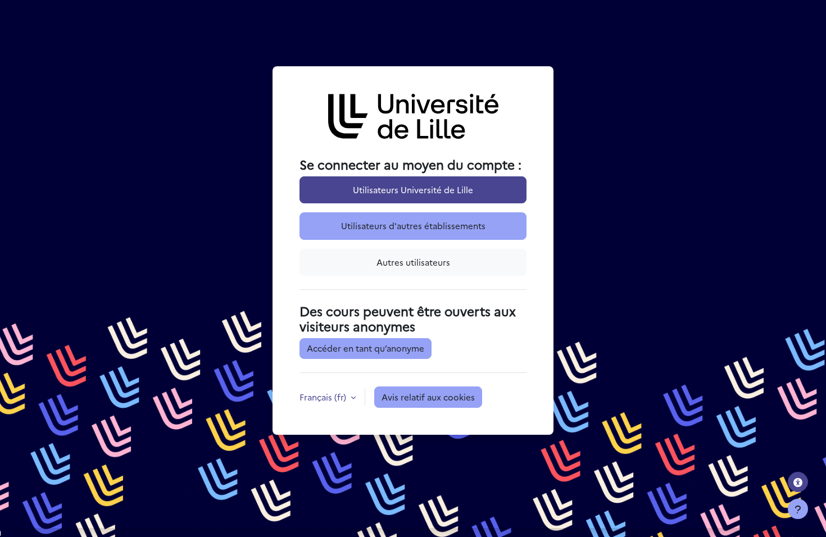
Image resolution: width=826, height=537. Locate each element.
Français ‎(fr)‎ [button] (323, 397)
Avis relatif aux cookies (428, 397)
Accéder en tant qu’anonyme (365, 348)
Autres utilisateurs (413, 262)
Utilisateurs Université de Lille (413, 189)
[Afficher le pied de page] (798, 509)
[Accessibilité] (798, 482)
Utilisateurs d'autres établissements (413, 225)
